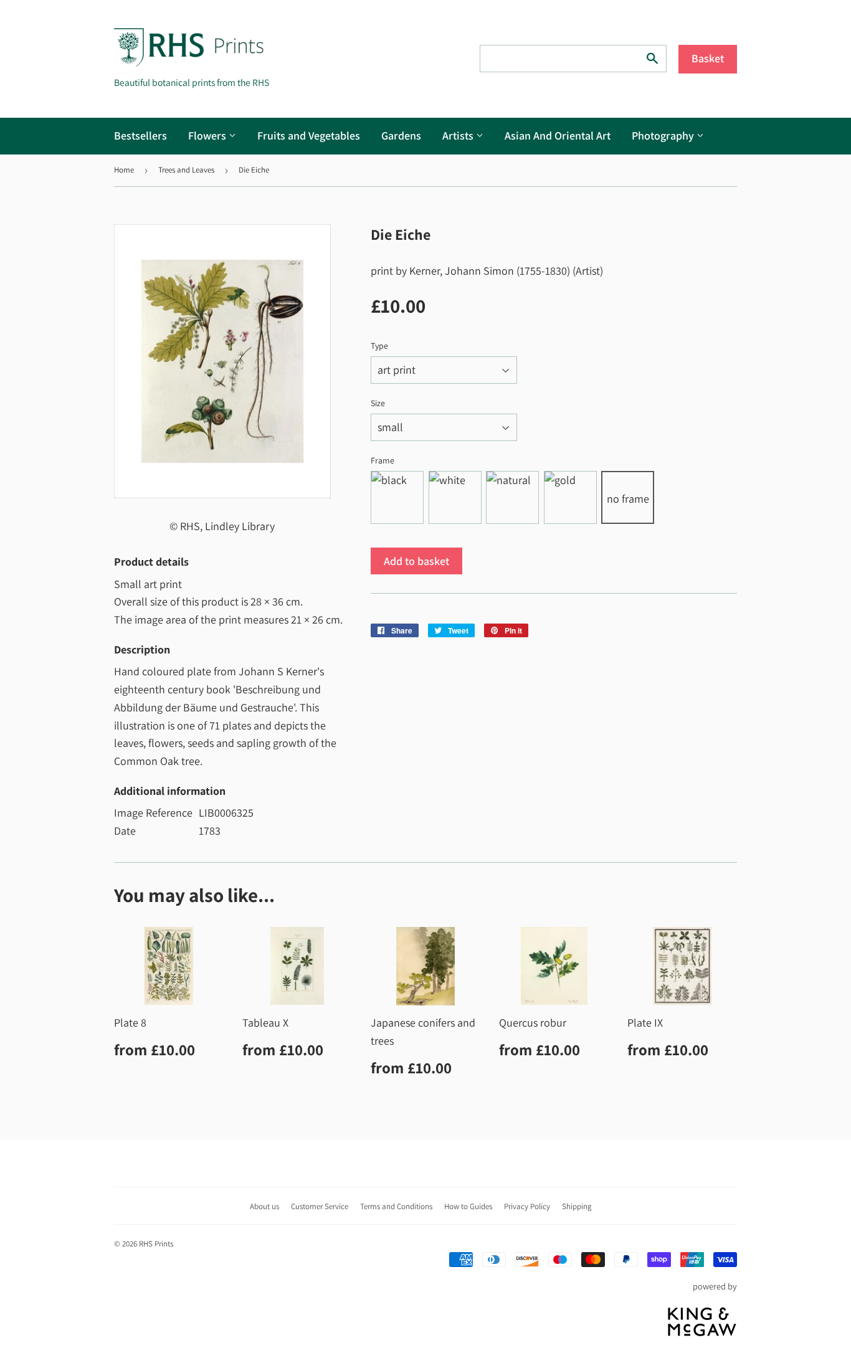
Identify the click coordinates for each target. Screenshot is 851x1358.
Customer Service (319, 1206)
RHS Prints (156, 1243)
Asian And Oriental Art (558, 135)
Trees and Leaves (186, 169)
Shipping (577, 1206)
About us (264, 1206)
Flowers (208, 135)
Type (379, 345)
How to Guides (468, 1206)
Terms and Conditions (396, 1206)
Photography (664, 135)
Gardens (401, 135)
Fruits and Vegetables (308, 135)
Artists (459, 135)
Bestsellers (140, 135)
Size (378, 403)
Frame (382, 460)
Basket (708, 58)
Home (124, 169)
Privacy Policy (527, 1206)
